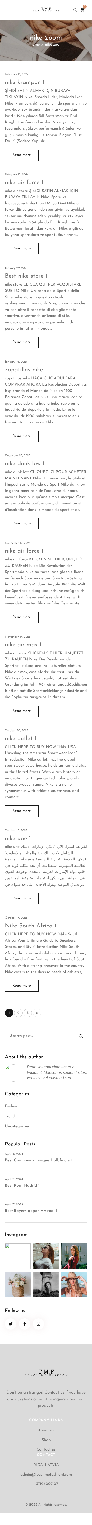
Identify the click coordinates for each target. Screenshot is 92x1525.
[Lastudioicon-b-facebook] (24, 1324)
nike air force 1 (24, 183)
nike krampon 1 (25, 82)
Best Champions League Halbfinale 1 (38, 1160)
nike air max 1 (23, 645)
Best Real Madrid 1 (22, 1186)
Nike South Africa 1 (30, 926)
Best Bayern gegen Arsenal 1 (31, 1211)
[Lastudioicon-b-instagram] (38, 1324)
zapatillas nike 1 (26, 370)
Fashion (11, 1106)
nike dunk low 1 (25, 464)
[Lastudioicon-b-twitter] (10, 1324)
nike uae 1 (18, 839)
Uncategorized (17, 1126)
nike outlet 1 (21, 739)
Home (34, 45)
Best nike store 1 (26, 276)
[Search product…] (75, 10)
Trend (10, 1116)
